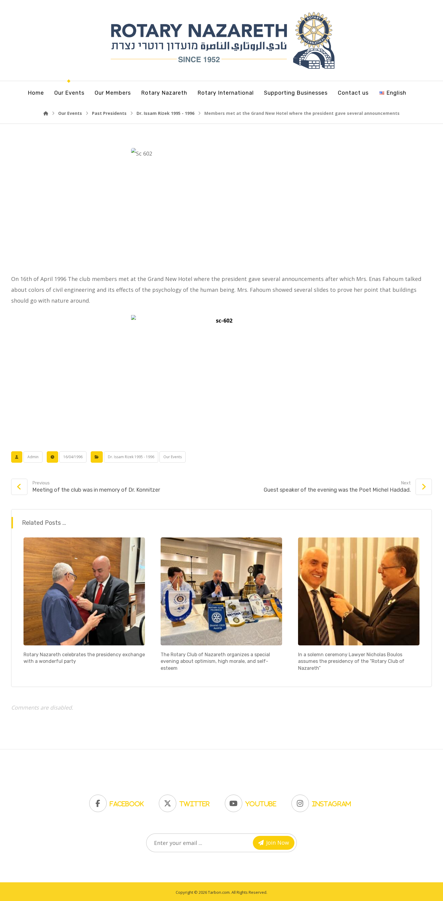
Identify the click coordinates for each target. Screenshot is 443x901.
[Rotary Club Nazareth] (221, 40)
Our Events (172, 456)
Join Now (277, 842)
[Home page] (45, 113)
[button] (118, 802)
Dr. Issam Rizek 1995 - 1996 (131, 456)
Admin (33, 456)
